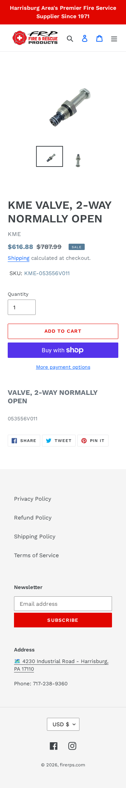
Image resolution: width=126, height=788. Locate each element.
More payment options (63, 367)
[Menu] (114, 38)
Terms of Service (36, 555)
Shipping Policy (34, 536)
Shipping (18, 258)
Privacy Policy (32, 498)
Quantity (18, 294)
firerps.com (72, 764)
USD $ (60, 724)
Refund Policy (32, 517)
